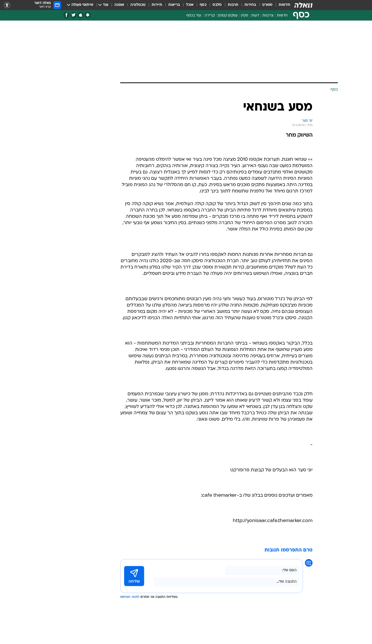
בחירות (250, 5)
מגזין (244, 15)
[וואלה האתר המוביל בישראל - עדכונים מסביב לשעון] (303, 5)
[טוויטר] (73, 15)
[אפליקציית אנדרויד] (88, 15)
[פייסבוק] (66, 15)
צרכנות (268, 15)
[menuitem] (281, 5)
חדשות (284, 5)
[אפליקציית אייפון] (80, 15)
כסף (203, 5)
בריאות (174, 5)
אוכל (190, 5)
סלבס (217, 5)
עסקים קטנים (228, 15)
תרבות (233, 5)
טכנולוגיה (138, 5)
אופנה (119, 5)
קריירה (209, 15)
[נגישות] (7, 5)
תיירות (157, 5)
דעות (255, 15)
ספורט (267, 5)
